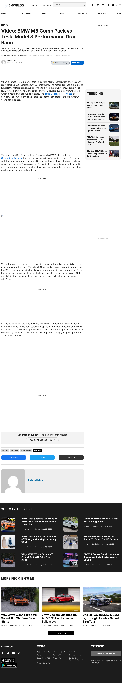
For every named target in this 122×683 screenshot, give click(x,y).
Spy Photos (82, 14)
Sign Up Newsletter (76, 655)
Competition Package (12, 158)
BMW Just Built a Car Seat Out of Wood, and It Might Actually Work (39, 539)
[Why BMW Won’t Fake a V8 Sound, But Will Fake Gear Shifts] (8, 554)
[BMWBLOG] (16, 647)
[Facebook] (92, 5)
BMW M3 (4, 25)
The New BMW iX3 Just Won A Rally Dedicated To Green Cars (97, 153)
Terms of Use (58, 655)
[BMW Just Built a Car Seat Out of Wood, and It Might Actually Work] (8, 536)
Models (4, 14)
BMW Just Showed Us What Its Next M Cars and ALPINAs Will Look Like (39, 521)
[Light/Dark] (114, 5)
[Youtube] (103, 5)
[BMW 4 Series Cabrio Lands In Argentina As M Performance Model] (70, 554)
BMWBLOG (5, 55)
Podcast (102, 14)
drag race (14, 450)
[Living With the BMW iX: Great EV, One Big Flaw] (70, 518)
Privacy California (43, 663)
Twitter (43, 457)
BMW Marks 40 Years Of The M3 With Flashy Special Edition (97, 128)
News (44, 14)
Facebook (14, 457)
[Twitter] (98, 5)
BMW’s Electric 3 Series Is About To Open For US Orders (101, 538)
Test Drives (26, 14)
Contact (42, 5)
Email (72, 457)
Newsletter (51, 5)
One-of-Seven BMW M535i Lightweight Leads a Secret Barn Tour (101, 618)
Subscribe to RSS (43, 658)
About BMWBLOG (43, 652)
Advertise (33, 5)
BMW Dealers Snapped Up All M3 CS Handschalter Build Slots (59, 618)
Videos (63, 14)
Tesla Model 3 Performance (58, 94)
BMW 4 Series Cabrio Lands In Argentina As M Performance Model (101, 557)
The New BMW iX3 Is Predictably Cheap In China (96, 105)
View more (60, 633)
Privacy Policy (58, 658)
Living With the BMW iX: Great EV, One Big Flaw (101, 520)
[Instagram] (108, 5)
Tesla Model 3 (26, 450)
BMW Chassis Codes (60, 652)
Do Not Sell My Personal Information (76, 659)
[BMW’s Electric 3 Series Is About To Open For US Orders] (70, 536)
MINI (119, 14)
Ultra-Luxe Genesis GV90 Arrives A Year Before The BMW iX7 (96, 116)
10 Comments (77, 63)
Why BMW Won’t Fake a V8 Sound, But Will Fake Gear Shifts (37, 557)
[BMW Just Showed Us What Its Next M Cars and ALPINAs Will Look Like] (8, 518)
